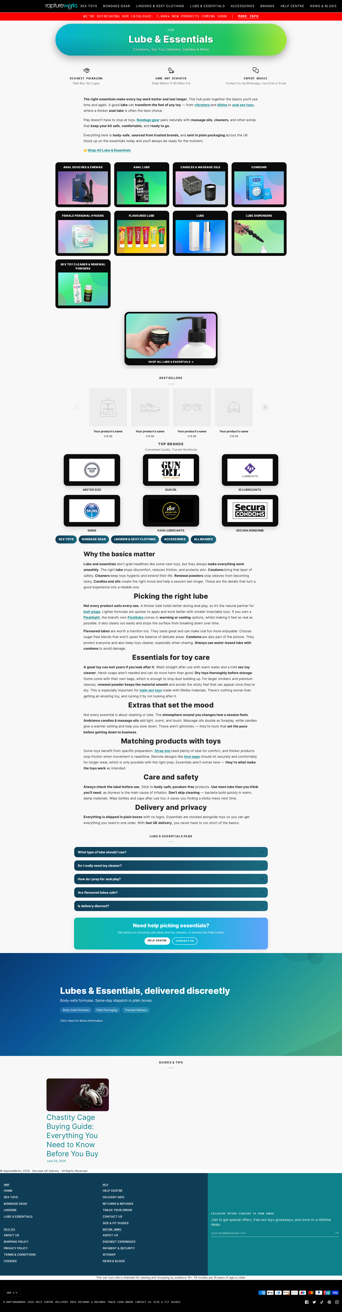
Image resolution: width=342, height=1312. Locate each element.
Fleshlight (92, 617)
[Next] (265, 407)
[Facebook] (307, 1302)
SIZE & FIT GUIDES (115, 1223)
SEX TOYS (11, 1197)
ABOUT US (11, 1235)
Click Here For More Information (81, 1020)
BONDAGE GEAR (15, 1204)
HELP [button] (105, 1184)
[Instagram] (337, 1302)
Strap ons (163, 751)
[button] (88, 6)
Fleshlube (136, 617)
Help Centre (157, 940)
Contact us (185, 940)
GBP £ (11, 1292)
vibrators (202, 105)
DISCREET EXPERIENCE (119, 1242)
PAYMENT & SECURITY (119, 1248)
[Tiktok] (322, 1302)
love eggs (192, 757)
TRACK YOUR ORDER (117, 1210)
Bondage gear (148, 120)
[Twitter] (314, 1302)
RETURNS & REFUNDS (118, 1204)
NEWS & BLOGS (114, 1261)
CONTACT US (112, 1216)
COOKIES (10, 1261)
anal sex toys (243, 105)
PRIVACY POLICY (16, 1248)
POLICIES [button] (9, 1229)
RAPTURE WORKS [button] (112, 1229)
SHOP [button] (7, 1184)
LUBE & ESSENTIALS (18, 1216)
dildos (222, 105)
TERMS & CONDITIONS (20, 1254)
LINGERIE (10, 1210)
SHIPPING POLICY (16, 1242)
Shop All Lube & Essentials (109, 150)
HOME (8, 1190)
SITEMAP (109, 1254)
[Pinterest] (329, 1302)
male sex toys (151, 690)
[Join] (333, 1233)
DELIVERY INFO (113, 1197)
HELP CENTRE (113, 1190)
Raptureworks (16, 1302)
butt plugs (92, 612)
